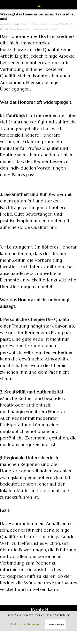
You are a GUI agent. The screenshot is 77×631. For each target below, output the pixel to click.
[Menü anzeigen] (39, 6)
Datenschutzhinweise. (26, 624)
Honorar (50, 29)
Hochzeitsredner (39, 29)
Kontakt (40, 610)
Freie (7, 29)
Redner (29, 29)
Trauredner (21, 29)
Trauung (12, 29)
